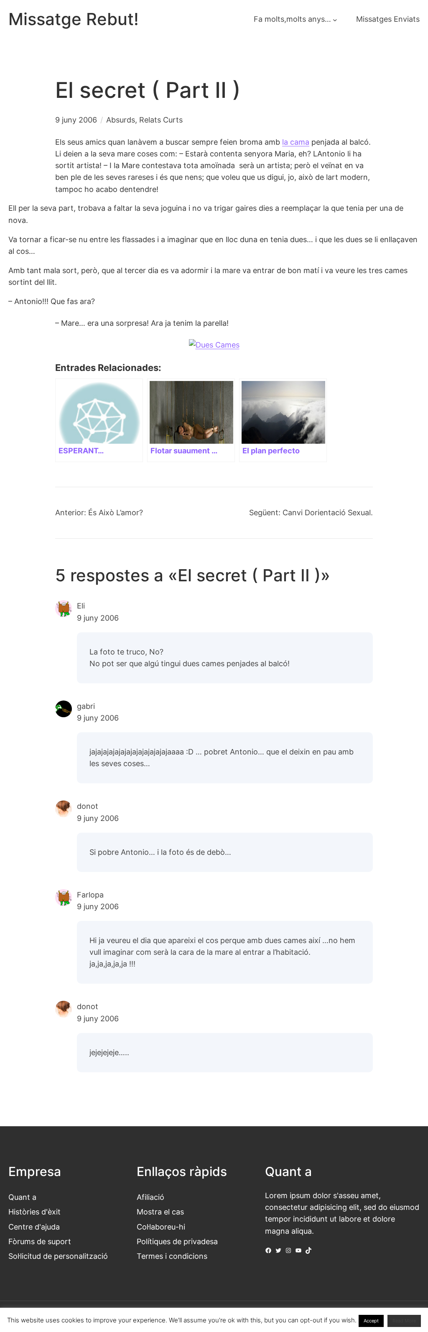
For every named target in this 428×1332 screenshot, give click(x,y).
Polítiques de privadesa (177, 1241)
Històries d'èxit (34, 1211)
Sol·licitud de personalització (58, 1256)
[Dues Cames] (214, 344)
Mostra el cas (160, 1211)
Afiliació (150, 1197)
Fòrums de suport (39, 1241)
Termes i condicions (172, 1256)
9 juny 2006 (98, 618)
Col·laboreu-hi (161, 1226)
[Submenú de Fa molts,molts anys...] (335, 19)
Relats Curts (161, 119)
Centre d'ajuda (34, 1226)
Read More (404, 1321)
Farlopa (90, 894)
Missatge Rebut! (73, 19)
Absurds (120, 119)
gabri (86, 706)
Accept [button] (371, 1321)
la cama (295, 142)
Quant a (22, 1197)
